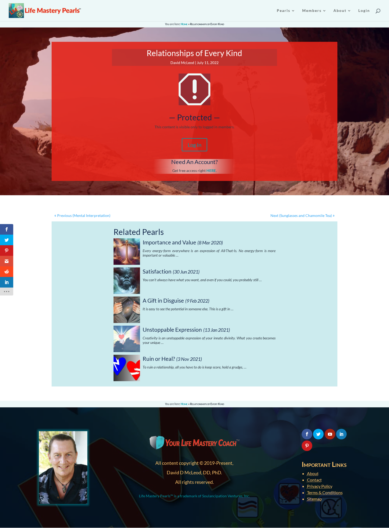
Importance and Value (169, 242)
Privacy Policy (319, 486)
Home (184, 24)
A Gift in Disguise (163, 300)
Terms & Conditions (325, 492)
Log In (194, 145)
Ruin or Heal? (159, 358)
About (313, 473)
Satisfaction (157, 271)
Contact (314, 479)
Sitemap (314, 498)
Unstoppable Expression (172, 329)
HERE (211, 170)
